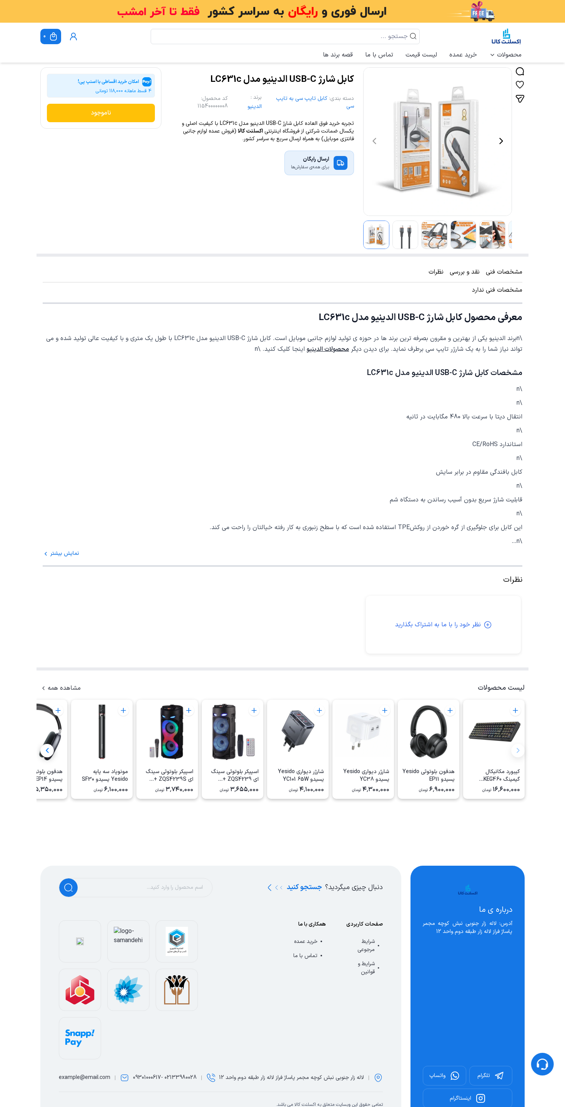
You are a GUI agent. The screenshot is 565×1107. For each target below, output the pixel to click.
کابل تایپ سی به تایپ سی (315, 102)
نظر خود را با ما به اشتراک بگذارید (438, 624)
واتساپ (437, 1076)
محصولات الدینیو (328, 349)
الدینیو (255, 107)
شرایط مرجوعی (366, 946)
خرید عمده (463, 55)
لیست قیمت (421, 55)
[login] (73, 36)
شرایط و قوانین (366, 968)
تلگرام (483, 1076)
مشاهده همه (64, 688)
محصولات (509, 55)
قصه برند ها (338, 55)
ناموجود (101, 113)
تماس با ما (379, 55)
